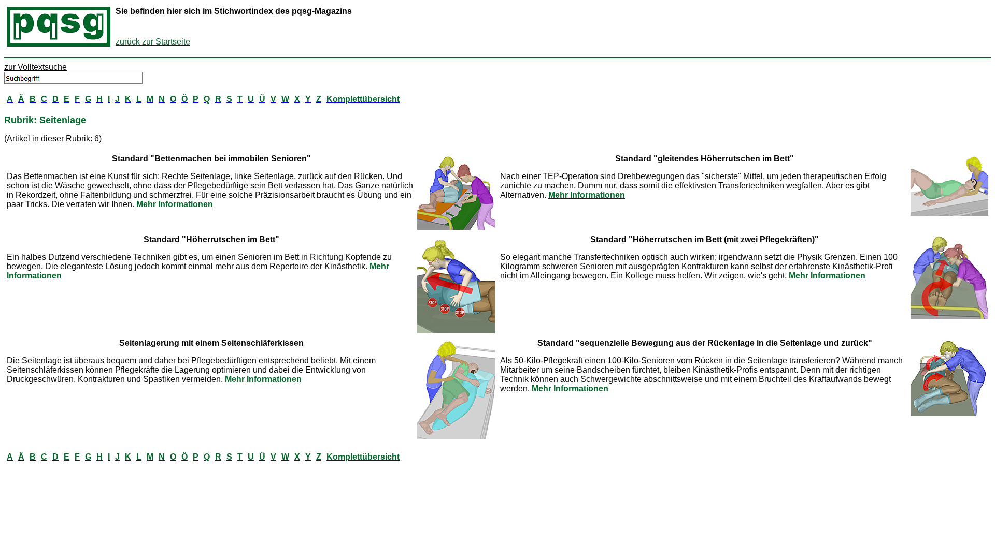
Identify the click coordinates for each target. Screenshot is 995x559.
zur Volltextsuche (35, 67)
